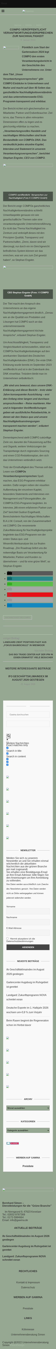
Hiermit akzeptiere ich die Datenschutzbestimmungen (20, 939)
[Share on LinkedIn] (31, 631)
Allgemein (17, 25)
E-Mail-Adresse (13, 928)
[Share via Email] (34, 631)
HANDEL (28, 25)
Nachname (11, 917)
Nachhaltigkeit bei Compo (17, 617)
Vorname (10, 906)
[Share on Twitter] (25, 631)
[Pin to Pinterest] (28, 631)
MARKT (39, 25)
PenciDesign (17, 1345)
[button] (9, 573)
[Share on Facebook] (21, 631)
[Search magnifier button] (8, 736)
